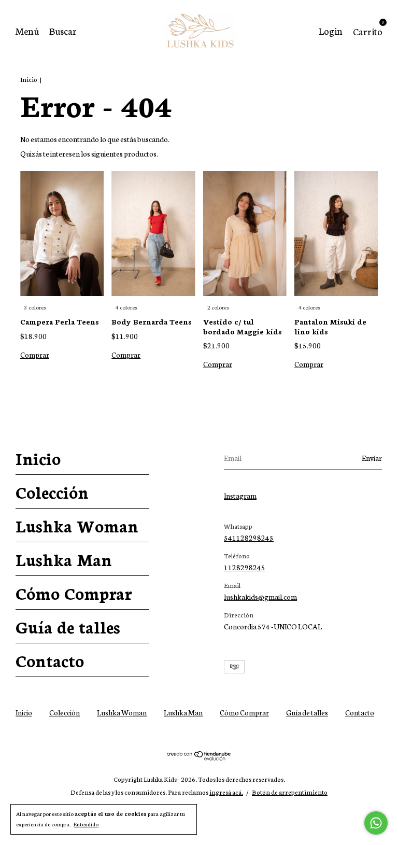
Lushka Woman (77, 525)
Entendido (86, 824)
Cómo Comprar (74, 592)
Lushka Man (64, 558)
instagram (240, 495)
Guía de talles (68, 626)
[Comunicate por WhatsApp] (376, 823)
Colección (52, 491)
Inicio (28, 79)
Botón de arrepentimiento (290, 791)
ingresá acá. (226, 791)
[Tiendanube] (199, 757)
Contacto (50, 660)
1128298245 (244, 567)
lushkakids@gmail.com (260, 597)
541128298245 (249, 537)
